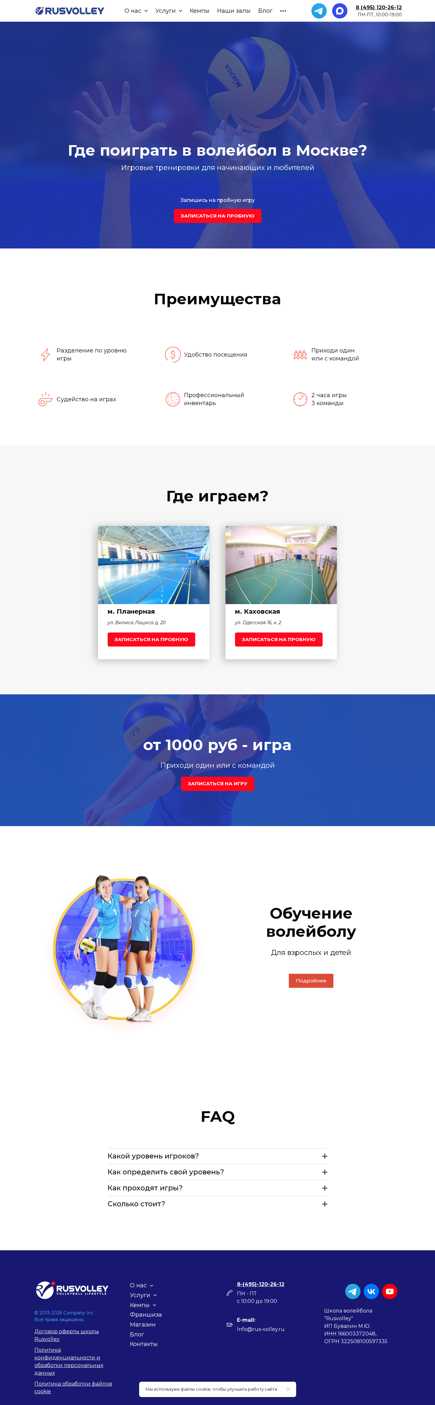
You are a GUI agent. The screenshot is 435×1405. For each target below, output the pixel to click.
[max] (339, 10)
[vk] (371, 1291)
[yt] (389, 1291)
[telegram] (319, 10)
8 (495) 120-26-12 (379, 7)
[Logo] (69, 10)
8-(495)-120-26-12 (260, 1284)
